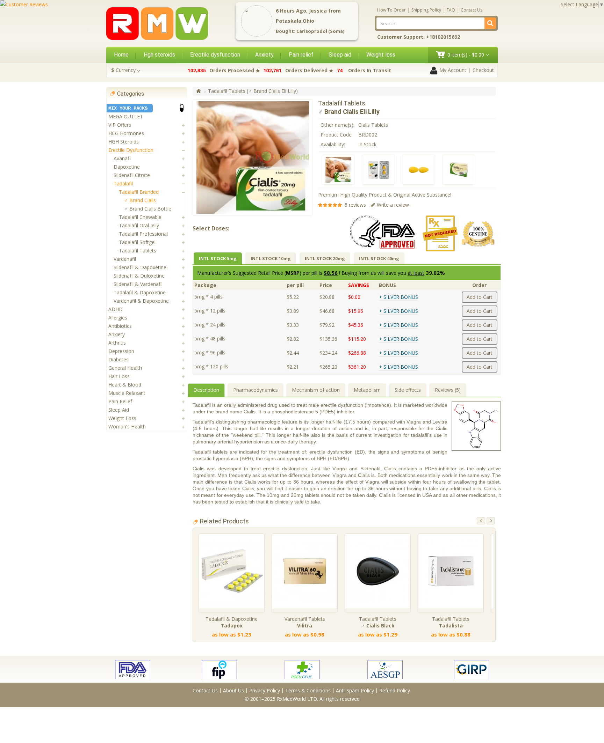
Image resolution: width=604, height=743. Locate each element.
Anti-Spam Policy (355, 690)
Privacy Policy (264, 690)
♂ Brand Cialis (140, 200)
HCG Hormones (126, 133)
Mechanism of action (316, 390)
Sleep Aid (118, 409)
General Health (125, 368)
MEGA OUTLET (125, 116)
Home (121, 54)
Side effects (408, 390)
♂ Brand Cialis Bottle (147, 208)
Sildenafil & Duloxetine (139, 275)
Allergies (117, 317)
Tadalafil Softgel (137, 242)
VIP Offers (119, 125)
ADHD (115, 309)
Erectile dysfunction (215, 54)
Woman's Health (127, 426)
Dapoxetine (127, 166)
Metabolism (367, 390)
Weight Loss (122, 418)
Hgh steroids (159, 54)
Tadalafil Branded (139, 192)
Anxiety (264, 54)
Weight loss (380, 54)
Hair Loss (119, 376)
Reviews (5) (448, 390)
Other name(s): (337, 125)
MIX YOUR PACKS (128, 108)
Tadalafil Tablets (137, 250)
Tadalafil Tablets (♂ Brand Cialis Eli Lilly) (253, 91)
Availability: (333, 144)
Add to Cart (479, 297)
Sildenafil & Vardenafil (138, 284)
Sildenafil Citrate (132, 175)
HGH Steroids (123, 141)
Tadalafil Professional (143, 233)
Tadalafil (123, 183)
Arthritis (117, 342)
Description (206, 390)
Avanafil (122, 158)
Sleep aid (340, 54)
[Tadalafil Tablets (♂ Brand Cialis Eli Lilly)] (338, 170)
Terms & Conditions (308, 690)
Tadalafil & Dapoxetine (140, 292)
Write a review (393, 204)
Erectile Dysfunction (130, 150)
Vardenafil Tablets (305, 622)
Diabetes (118, 359)
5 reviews (355, 204)
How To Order (391, 10)
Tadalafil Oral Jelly (139, 225)
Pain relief (301, 54)
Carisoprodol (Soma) (320, 31)
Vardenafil (125, 259)
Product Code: (337, 134)
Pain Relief (120, 401)
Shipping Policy (426, 10)
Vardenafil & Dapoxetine (141, 300)
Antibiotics (120, 326)
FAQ (451, 10)
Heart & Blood (124, 384)
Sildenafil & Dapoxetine (140, 267)
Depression (121, 351)
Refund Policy (394, 690)
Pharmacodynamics (255, 390)
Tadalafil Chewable (140, 217)
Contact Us (471, 10)
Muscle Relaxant (126, 393)
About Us (233, 690)
